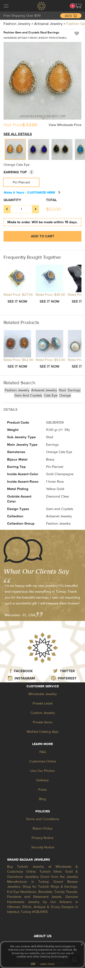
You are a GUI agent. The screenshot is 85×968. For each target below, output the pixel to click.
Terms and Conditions (42, 819)
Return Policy (42, 828)
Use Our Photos (42, 771)
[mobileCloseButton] (6, 6)
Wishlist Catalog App (43, 731)
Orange (65, 395)
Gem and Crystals (28, 395)
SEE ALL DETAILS (18, 134)
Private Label (42, 703)
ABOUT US (42, 936)
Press (42, 789)
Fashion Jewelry (17, 390)
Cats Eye (50, 395)
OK (33, 964)
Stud (63, 390)
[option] (15, 149)
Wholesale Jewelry (42, 694)
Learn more (47, 964)
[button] (78, 6)
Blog (42, 799)
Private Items (42, 722)
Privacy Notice (42, 838)
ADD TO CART (42, 236)
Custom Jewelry (42, 713)
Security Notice (42, 847)
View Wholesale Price (65, 125)
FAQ (42, 752)
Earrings (74, 390)
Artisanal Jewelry (44, 390)
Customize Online (42, 761)
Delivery (42, 780)
